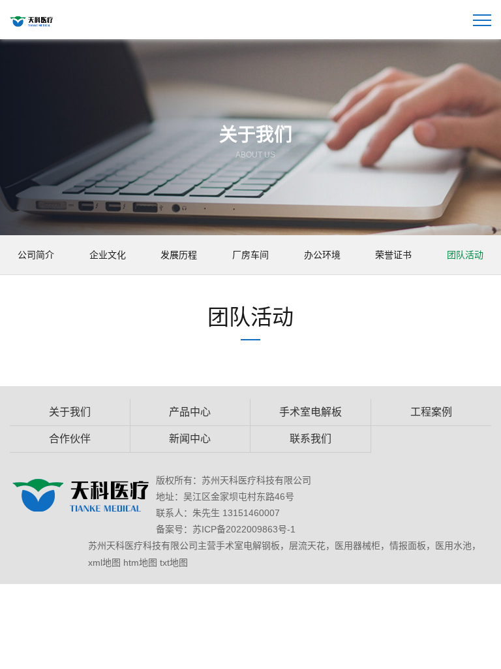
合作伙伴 (70, 438)
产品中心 (190, 411)
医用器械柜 (357, 545)
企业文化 (107, 255)
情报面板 (407, 545)
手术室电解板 (310, 411)
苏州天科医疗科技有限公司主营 (152, 545)
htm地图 (140, 562)
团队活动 (465, 255)
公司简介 (36, 255)
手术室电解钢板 (248, 545)
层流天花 (307, 545)
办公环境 (322, 255)
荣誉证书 (393, 255)
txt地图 (174, 562)
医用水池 (453, 545)
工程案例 (431, 411)
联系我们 (310, 438)
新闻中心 (190, 438)
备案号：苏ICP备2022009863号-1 (226, 529)
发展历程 (178, 255)
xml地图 (104, 562)
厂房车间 (250, 255)
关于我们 (70, 411)
